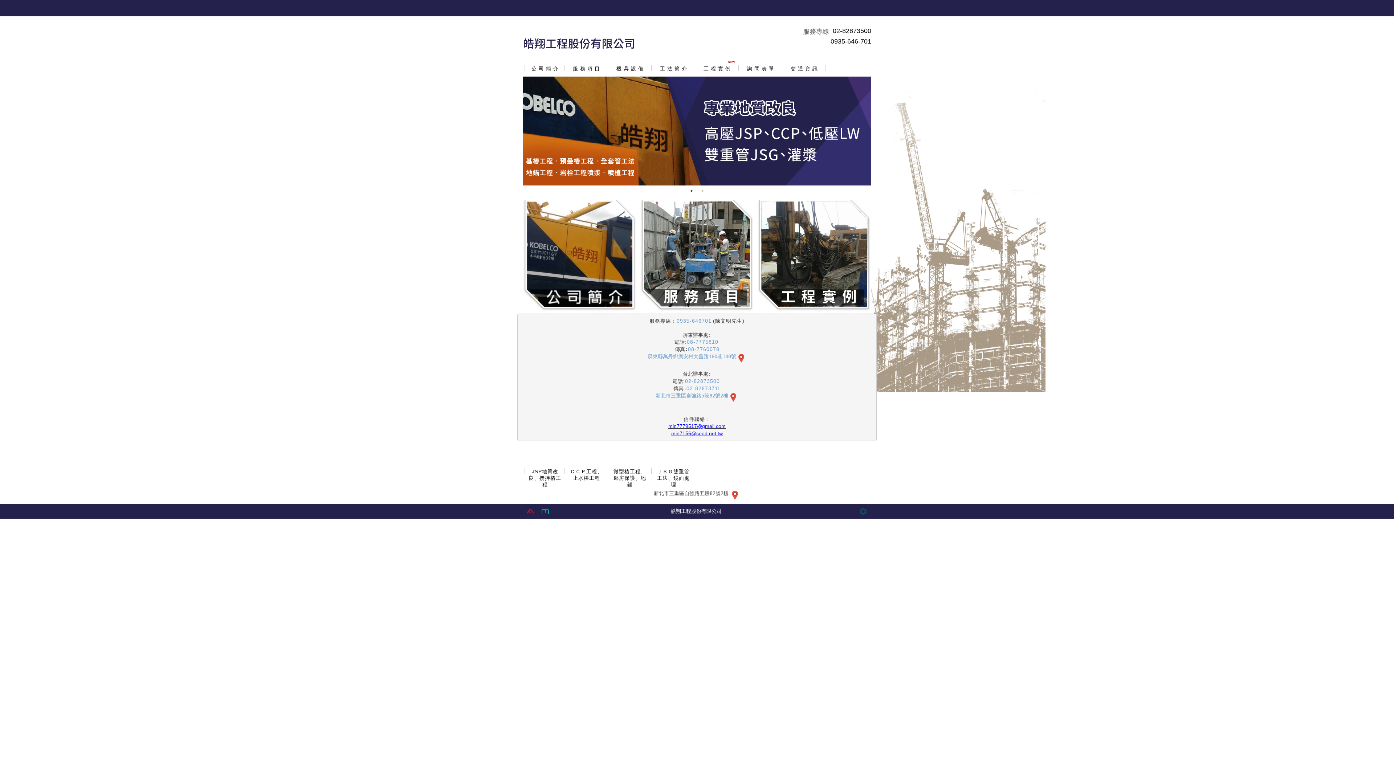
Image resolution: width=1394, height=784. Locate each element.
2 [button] (702, 191)
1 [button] (691, 191)
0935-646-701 (851, 41)
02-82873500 (852, 30)
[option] (697, 131)
